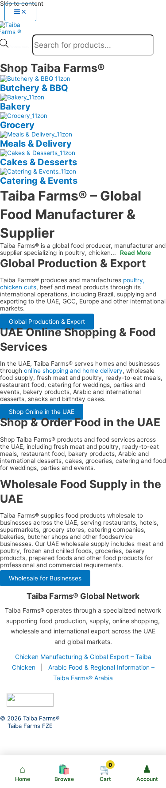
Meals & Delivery (36, 143)
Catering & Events (38, 180)
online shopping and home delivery (73, 370)
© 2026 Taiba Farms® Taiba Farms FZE (30, 722)
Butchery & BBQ (34, 88)
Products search (20, 47)
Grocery (17, 125)
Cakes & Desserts (38, 162)
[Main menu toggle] (20, 12)
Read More (135, 252)
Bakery (15, 106)
